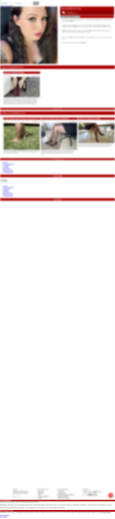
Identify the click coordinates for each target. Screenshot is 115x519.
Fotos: (3, 181)
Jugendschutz (61, 491)
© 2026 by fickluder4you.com (20, 491)
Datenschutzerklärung (105, 512)
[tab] (64, 17)
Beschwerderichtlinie (63, 496)
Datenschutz (41, 493)
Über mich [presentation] (64, 16)
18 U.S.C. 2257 (62, 493)
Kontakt (40, 498)
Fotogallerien (6, 168)
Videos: (3, 179)
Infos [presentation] (69, 16)
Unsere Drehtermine (8, 172)
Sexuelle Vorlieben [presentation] (75, 16)
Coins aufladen (7, 165)
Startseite (5, 162)
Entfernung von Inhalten (64, 498)
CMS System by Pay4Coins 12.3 (21, 493)
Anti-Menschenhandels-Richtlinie (66, 494)
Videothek (5, 166)
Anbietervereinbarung (43, 496)
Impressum (40, 491)
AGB (39, 494)
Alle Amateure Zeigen (8, 163)
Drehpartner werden (8, 171)
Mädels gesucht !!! (7, 169)
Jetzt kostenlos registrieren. (6, 5)
